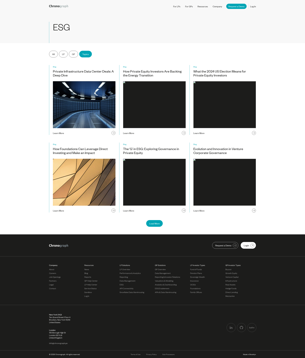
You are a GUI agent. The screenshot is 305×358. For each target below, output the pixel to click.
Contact (52, 288)
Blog (86, 273)
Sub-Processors (168, 354)
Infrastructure (231, 280)
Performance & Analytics (130, 273)
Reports (87, 277)
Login (246, 245)
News (86, 269)
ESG (121, 284)
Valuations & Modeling (164, 280)
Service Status (90, 288)
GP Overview (160, 269)
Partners (52, 280)
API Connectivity (126, 288)
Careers (52, 273)
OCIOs (193, 284)
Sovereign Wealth (197, 277)
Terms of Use (135, 354)
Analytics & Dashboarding (166, 284)
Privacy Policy (151, 354)
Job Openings (55, 277)
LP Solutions (125, 265)
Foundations (195, 288)
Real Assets (230, 284)
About (51, 269)
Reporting (124, 277)
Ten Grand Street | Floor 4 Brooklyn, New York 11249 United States (59, 318)
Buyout (228, 269)
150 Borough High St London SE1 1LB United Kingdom (57, 334)
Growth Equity (231, 273)
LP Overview (125, 269)
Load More (154, 223)
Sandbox (88, 292)
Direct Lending (231, 292)
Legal (51, 284)
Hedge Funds (230, 288)
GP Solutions (160, 265)
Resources (89, 265)
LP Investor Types (197, 265)
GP (73, 54)
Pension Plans (196, 273)
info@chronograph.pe (58, 343)
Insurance (194, 280)
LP (63, 54)
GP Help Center (91, 280)
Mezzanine (230, 296)
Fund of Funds (196, 269)
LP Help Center (90, 284)
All (53, 54)
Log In (253, 6)
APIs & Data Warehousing (165, 292)
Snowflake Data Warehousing (132, 292)
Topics (85, 54)
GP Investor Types (233, 265)
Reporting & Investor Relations (167, 277)
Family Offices (196, 292)
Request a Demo (236, 6)
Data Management (127, 280)
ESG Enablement (162, 288)
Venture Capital (232, 277)
